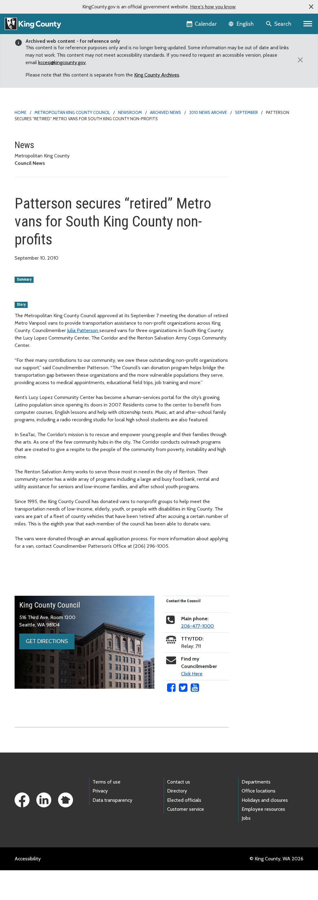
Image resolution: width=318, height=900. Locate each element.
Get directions (47, 641)
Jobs (246, 818)
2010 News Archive (208, 112)
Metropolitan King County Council (72, 112)
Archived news (165, 112)
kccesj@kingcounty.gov (62, 62)
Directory (177, 791)
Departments (256, 782)
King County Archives (156, 75)
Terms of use (106, 782)
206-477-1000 (197, 626)
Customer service (185, 809)
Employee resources (263, 809)
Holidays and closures (265, 800)
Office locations (258, 791)
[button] (311, 7)
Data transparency (112, 800)
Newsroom (130, 112)
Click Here (191, 674)
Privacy (100, 791)
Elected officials (184, 800)
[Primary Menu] (308, 24)
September (246, 112)
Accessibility (28, 859)
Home (20, 112)
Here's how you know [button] (213, 7)
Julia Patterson (83, 330)
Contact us (178, 782)
